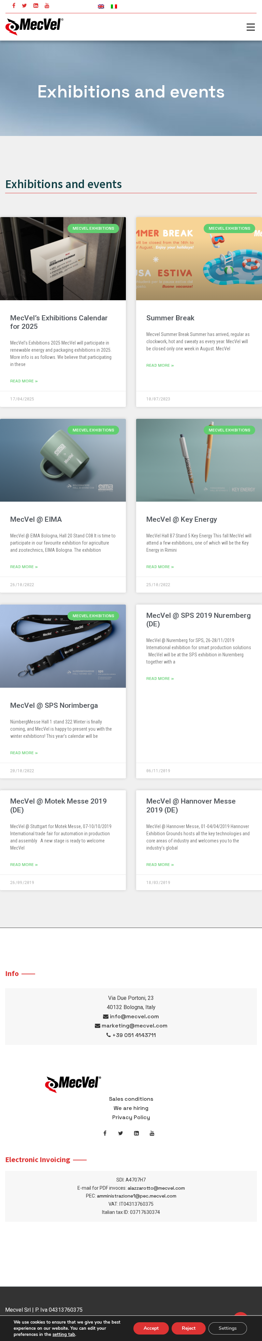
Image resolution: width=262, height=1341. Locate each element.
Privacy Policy (131, 1117)
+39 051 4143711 (134, 1035)
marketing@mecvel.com (135, 1025)
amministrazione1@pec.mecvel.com (136, 1196)
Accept (151, 1328)
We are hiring (131, 1108)
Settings (228, 1328)
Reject (188, 1328)
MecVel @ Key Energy (181, 519)
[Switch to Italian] (113, 6)
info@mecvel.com (134, 1016)
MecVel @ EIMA (36, 519)
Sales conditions (131, 1098)
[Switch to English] (100, 6)
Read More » (24, 381)
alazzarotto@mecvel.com (156, 1188)
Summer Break (170, 318)
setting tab (64, 1334)
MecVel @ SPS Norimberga (54, 705)
